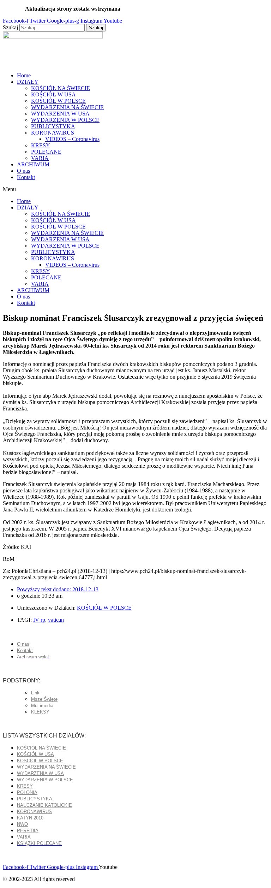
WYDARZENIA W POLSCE (65, 120)
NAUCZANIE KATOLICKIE (44, 805)
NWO (22, 824)
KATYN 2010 (30, 818)
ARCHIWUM (33, 164)
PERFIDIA (27, 830)
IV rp (39, 620)
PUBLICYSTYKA (53, 126)
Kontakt (26, 177)
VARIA (40, 158)
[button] (135, 189)
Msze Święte (44, 699)
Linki (36, 692)
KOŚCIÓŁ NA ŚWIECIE (60, 88)
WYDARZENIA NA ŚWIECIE (67, 107)
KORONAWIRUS (52, 133)
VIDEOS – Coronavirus (72, 139)
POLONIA (27, 792)
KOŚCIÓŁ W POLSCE (58, 101)
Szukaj (10, 27)
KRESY (40, 145)
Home (24, 75)
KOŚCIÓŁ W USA (53, 94)
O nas (23, 171)
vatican (56, 620)
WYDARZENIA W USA (60, 114)
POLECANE (46, 152)
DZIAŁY (27, 82)
